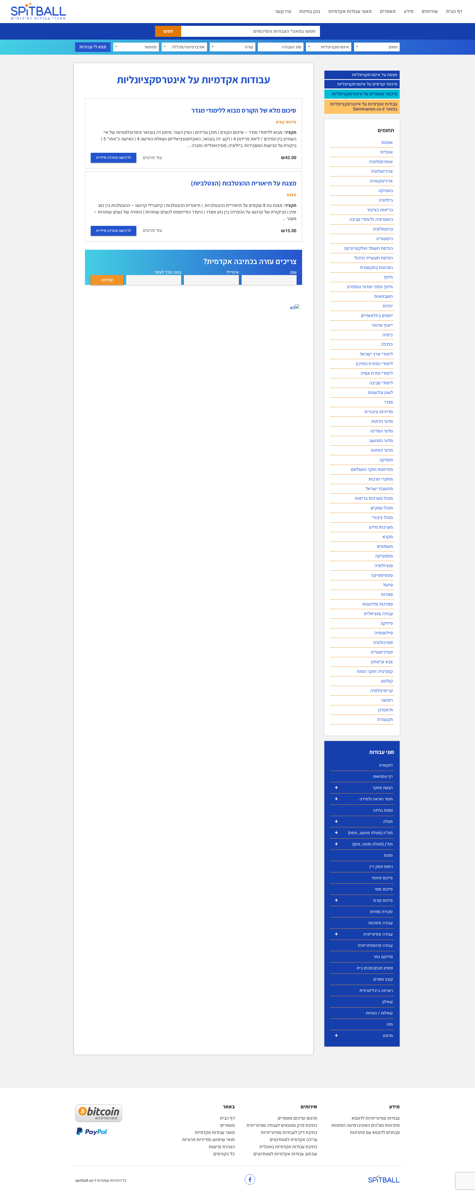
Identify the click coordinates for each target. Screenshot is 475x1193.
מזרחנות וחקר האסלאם (372, 469)
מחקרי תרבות (381, 479)
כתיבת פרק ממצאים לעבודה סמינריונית (282, 1125)
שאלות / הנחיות (379, 1013)
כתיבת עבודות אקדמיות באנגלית (288, 1147)
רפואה (387, 700)
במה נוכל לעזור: (167, 272)
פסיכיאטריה (382, 652)
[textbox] (377, 47)
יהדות (388, 306)
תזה (389, 1024)
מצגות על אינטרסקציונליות (374, 75)
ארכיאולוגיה (382, 171)
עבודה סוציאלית (378, 614)
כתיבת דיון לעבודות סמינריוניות (289, 1132)
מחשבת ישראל (379, 488)
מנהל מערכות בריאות (374, 498)
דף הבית (454, 11)
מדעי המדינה (381, 431)
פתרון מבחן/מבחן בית (375, 968)
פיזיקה (386, 623)
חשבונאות (383, 296)
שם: (293, 272)
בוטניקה (385, 190)
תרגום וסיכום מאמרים (297, 1118)
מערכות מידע (381, 527)
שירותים (430, 11)
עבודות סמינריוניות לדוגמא (376, 1118)
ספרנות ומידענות (377, 604)
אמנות (387, 142)
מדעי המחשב (381, 440)
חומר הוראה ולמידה (364, 799)
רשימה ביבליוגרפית (376, 990)
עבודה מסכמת (380, 923)
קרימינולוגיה (381, 690)
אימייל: (232, 272)
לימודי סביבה (381, 383)
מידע (408, 11)
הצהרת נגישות (222, 1147)
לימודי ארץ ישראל (376, 354)
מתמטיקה (384, 556)
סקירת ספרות (381, 912)
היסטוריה (384, 238)
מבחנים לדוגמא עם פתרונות (375, 1132)
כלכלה (387, 344)
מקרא (387, 537)
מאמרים (388, 11)
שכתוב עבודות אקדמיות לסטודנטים (285, 1154)
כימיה (387, 335)
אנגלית (386, 152)
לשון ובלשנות (380, 392)
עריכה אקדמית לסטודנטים (293, 1139)
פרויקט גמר (383, 957)
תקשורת (385, 719)
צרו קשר (283, 11)
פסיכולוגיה (383, 642)
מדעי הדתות (382, 421)
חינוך (388, 277)
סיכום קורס (364, 900)
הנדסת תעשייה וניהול (373, 258)
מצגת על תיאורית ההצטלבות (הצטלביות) (243, 183)
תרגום (364, 1035)
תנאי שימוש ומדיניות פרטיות (208, 1139)
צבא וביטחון (382, 662)
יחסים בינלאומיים (377, 315)
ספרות (387, 594)
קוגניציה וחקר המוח (375, 671)
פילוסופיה (383, 633)
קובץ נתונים (383, 979)
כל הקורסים (224, 1154)
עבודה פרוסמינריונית (375, 945)
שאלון (387, 1002)
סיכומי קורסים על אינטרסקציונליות (367, 84)
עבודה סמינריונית (364, 934)
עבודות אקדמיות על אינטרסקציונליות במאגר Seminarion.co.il (363, 107)
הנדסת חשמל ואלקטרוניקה (368, 248)
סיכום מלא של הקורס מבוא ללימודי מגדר (243, 110)
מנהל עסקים (382, 508)
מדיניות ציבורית (378, 412)
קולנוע (387, 681)
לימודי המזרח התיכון (374, 363)
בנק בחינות (309, 11)
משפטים (385, 546)
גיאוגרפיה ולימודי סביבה (371, 219)
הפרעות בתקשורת (376, 267)
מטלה (364, 821)
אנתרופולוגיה (381, 162)
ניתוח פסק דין (381, 867)
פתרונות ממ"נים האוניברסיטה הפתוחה (365, 1125)
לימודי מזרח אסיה (377, 373)
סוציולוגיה (383, 565)
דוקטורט (386, 765)
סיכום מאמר (382, 878)
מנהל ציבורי (382, 517)
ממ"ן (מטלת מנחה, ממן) (364, 844)
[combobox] (377, 47)
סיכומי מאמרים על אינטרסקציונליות (364, 94)
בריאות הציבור (380, 210)
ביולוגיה (386, 200)
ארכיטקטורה (381, 181)
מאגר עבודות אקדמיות (350, 11)
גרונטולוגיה (383, 229)
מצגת (388, 855)
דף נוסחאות (383, 776)
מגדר (388, 402)
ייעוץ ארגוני (382, 325)
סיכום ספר (383, 889)
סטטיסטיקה (382, 575)
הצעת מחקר (364, 788)
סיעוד (388, 585)
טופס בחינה (383, 810)
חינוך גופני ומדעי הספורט (370, 287)
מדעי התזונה (382, 450)
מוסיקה (386, 460)
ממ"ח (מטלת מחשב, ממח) (364, 833)
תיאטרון (385, 710)
